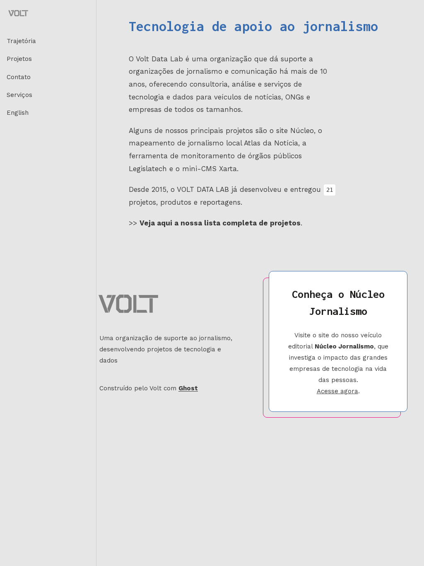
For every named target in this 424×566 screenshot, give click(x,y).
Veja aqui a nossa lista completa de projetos (220, 223)
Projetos (19, 59)
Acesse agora (337, 391)
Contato (19, 77)
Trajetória (21, 41)
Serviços (19, 95)
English (18, 112)
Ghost (188, 388)
